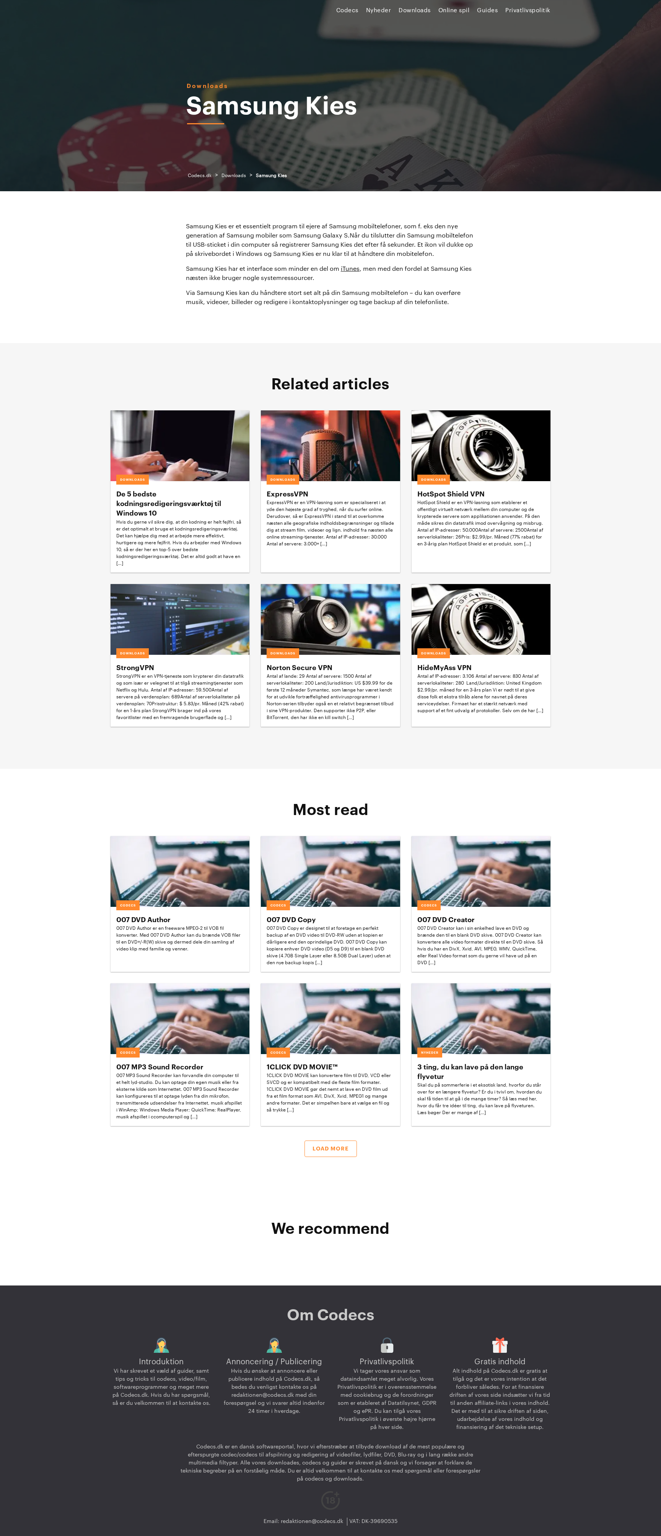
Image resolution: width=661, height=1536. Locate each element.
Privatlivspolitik (527, 10)
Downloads (415, 10)
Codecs (347, 10)
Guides (487, 10)
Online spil (454, 10)
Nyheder (378, 10)
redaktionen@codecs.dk (262, 1395)
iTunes (350, 269)
